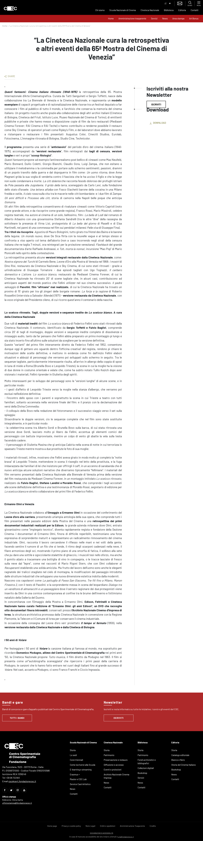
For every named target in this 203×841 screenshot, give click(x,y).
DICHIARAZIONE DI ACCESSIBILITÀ (101, 833)
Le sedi (73, 755)
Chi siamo (100, 10)
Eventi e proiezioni (112, 769)
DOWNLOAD (159, 122)
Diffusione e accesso (114, 764)
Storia (73, 750)
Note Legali (90, 826)
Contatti (194, 10)
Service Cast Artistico (80, 784)
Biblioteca (169, 10)
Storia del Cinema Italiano (183, 764)
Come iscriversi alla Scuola (82, 764)
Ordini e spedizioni (107, 826)
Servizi (154, 18)
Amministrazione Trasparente (132, 826)
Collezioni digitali (146, 768)
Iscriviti (156, 104)
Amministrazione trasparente (132, 18)
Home (111, 18)
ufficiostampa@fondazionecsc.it (17, 803)
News (165, 18)
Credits (153, 826)
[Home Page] (10, 8)
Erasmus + (75, 774)
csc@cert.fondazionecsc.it (22, 781)
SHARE (11, 76)
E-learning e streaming (81, 769)
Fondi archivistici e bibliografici (147, 762)
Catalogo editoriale (180, 755)
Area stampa (178, 18)
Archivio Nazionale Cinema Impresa (116, 776)
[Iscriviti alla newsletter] (180, 3)
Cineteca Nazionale (150, 10)
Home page (52, 826)
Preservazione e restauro (116, 760)
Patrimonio (109, 755)
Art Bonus (193, 18)
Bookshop (142, 773)
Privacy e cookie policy (71, 826)
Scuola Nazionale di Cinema (122, 10)
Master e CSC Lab (78, 779)
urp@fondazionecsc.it (126, 837)
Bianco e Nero (178, 760)
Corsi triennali (76, 760)
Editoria (182, 10)
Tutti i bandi (17, 718)
